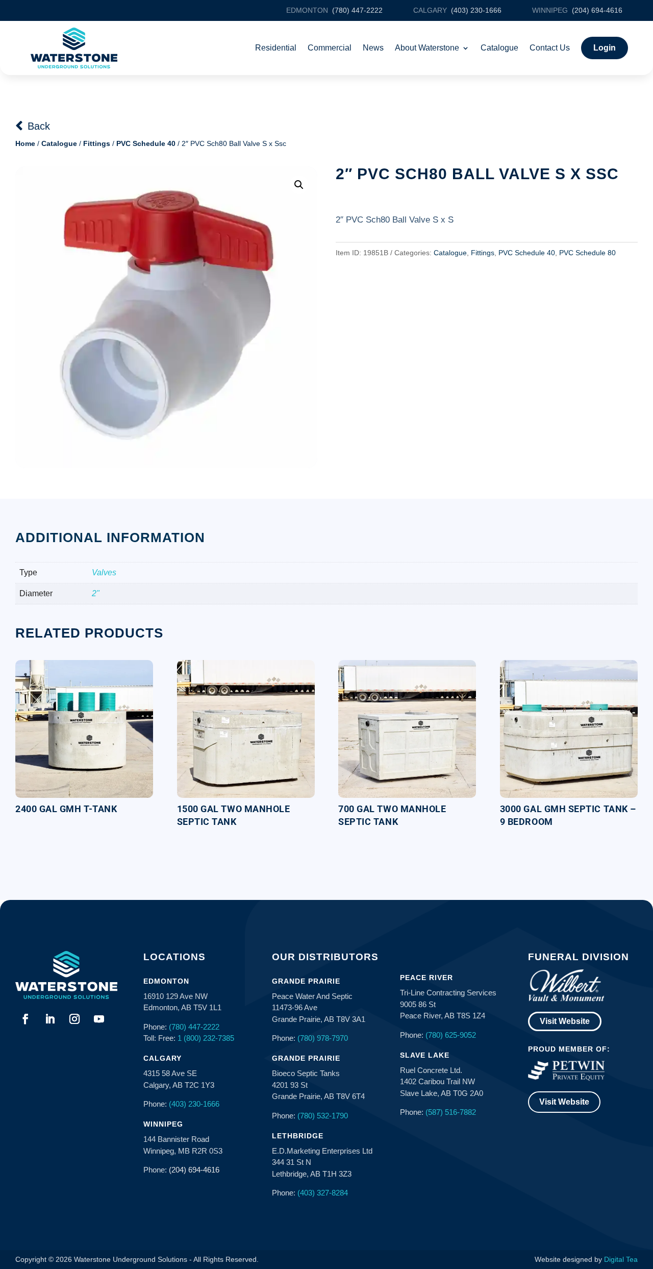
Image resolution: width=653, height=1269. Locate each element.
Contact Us (550, 47)
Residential (275, 47)
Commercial (329, 47)
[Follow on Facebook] (25, 1019)
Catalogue (499, 47)
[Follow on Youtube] (99, 1019)
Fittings (96, 143)
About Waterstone (427, 47)
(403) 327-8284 (322, 1192)
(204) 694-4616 (194, 1169)
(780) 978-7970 (322, 1038)
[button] (299, 185)
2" (95, 593)
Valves (104, 572)
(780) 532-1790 (322, 1115)
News (373, 47)
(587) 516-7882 (450, 1112)
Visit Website (565, 1021)
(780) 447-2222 (194, 1026)
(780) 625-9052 (450, 1035)
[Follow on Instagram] (74, 1019)
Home (25, 143)
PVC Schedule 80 (587, 253)
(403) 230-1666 (194, 1104)
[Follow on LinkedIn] (50, 1019)
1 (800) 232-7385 (206, 1038)
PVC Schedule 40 (145, 143)
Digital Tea (621, 1259)
